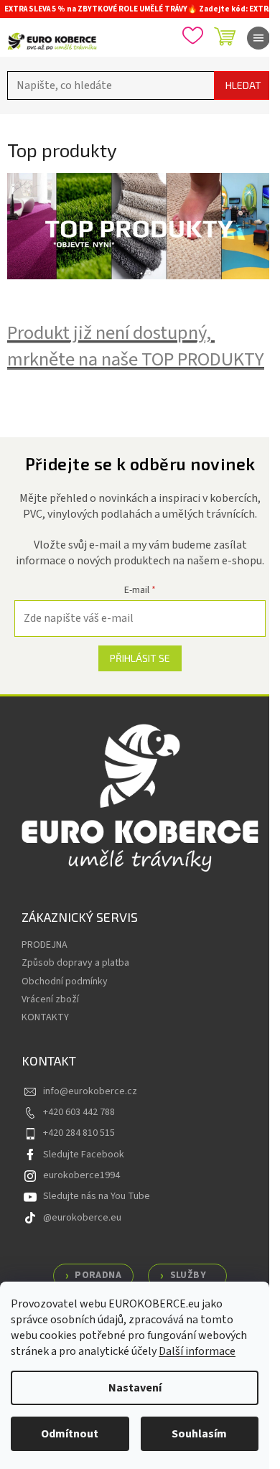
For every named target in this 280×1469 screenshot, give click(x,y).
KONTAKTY (45, 1017)
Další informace (197, 1351)
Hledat (243, 85)
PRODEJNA (44, 945)
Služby (188, 1275)
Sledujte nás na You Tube (96, 1196)
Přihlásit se (140, 658)
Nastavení (135, 1388)
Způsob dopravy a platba (75, 963)
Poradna (98, 1275)
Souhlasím (199, 1434)
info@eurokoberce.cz (90, 1091)
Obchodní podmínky (65, 981)
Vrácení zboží (50, 999)
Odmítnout (69, 1434)
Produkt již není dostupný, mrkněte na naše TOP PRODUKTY (135, 346)
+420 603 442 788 (79, 1112)
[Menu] (258, 38)
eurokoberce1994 (81, 1175)
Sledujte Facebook (83, 1154)
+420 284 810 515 (79, 1133)
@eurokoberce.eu (82, 1218)
